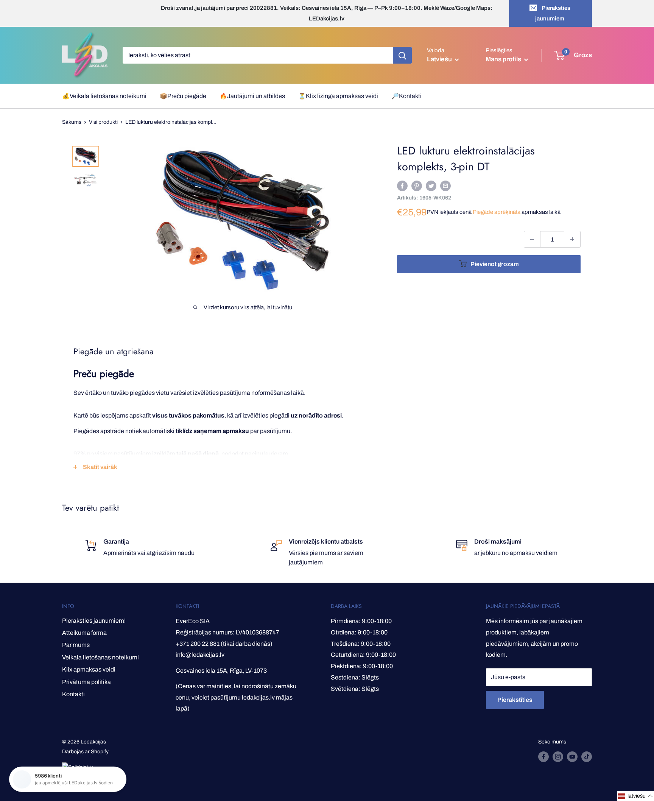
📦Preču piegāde (183, 96)
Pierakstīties (515, 700)
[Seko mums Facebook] (543, 756)
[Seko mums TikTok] (586, 756)
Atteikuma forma (84, 633)
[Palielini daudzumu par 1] (572, 239)
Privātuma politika (86, 682)
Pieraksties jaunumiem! (94, 620)
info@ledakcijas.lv (200, 654)
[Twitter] (431, 185)
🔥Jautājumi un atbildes (252, 96)
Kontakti (73, 694)
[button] (635, 796)
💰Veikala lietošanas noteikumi (104, 96)
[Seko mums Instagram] (558, 756)
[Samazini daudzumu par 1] (532, 239)
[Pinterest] (416, 185)
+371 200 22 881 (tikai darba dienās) (224, 643)
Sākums (71, 122)
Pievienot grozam (494, 264)
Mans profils (504, 59)
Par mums (76, 645)
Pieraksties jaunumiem (552, 13)
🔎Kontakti (406, 96)
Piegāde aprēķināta (496, 212)
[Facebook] (402, 185)
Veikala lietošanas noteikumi (100, 657)
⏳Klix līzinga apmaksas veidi (338, 96)
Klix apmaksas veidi (88, 669)
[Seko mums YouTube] (572, 756)
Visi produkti (103, 122)
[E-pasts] (445, 185)
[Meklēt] (402, 55)
